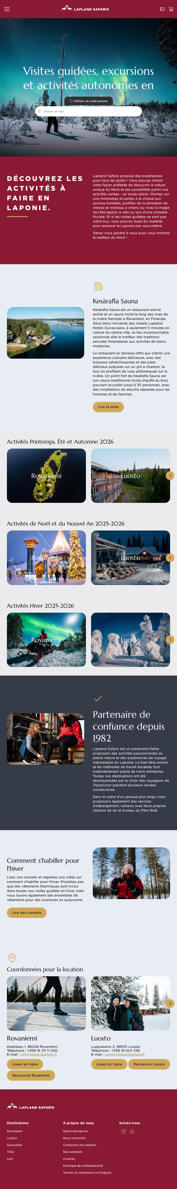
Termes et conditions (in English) (87, 1172)
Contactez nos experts (79, 1145)
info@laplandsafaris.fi (39, 1054)
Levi (10, 1158)
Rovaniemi (14, 1131)
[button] (7, 9)
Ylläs (10, 1152)
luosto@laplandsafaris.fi (125, 1054)
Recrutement (72, 1152)
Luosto (12, 1138)
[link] (123, 1131)
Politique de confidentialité (83, 1165)
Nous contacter (74, 1138)
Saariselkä (14, 1145)
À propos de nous (78, 1123)
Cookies (69, 1158)
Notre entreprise (75, 1131)
